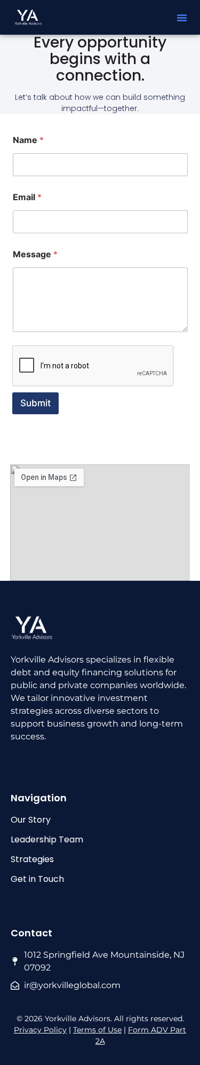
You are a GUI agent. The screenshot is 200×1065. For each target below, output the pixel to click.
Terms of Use (97, 1030)
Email (27, 197)
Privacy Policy (40, 1030)
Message (35, 254)
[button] (182, 18)
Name (28, 140)
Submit (35, 403)
